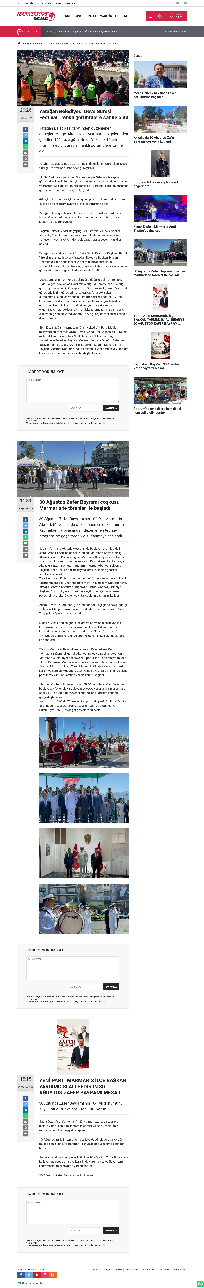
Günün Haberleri (44, 3)
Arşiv (58, 3)
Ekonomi (121, 16)
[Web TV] (177, 3)
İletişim (118, 1269)
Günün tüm (176, 31)
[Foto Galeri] (185, 3)
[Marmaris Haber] (36, 15)
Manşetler (28, 3)
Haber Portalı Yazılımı (33, 1283)
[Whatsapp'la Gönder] (25, 146)
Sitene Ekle (70, 3)
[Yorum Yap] (25, 164)
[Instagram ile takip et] (45, 1275)
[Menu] (150, 16)
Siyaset (91, 16)
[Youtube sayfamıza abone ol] (37, 1275)
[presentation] (28, 32)
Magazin (106, 16)
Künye (107, 1269)
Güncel (67, 16)
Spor (79, 16)
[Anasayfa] (18, 3)
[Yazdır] (25, 158)
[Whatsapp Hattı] (200, 1284)
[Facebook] (25, 129)
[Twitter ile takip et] (29, 1275)
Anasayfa (95, 1269)
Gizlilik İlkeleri (132, 1269)
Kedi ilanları (164, 1269)
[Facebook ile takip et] (21, 1275)
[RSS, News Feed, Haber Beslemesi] (53, 1275)
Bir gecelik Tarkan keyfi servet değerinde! (81, 31)
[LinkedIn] (25, 141)
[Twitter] (25, 135)
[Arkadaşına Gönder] (25, 152)
